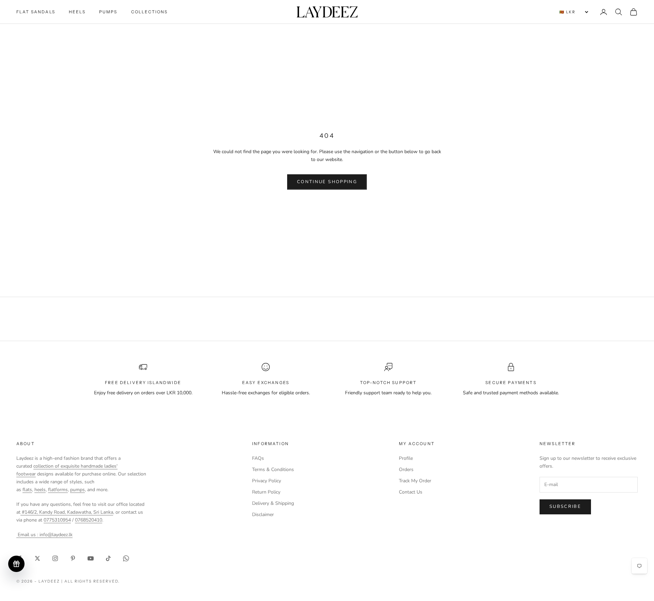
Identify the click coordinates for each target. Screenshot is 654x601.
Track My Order (415, 481)
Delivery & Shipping (273, 503)
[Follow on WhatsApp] (126, 558)
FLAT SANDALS (35, 11)
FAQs (258, 458)
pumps (77, 489)
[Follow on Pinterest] (72, 558)
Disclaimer (263, 514)
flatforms (58, 489)
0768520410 (88, 520)
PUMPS (108, 11)
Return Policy (266, 492)
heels (40, 489)
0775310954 (57, 520)
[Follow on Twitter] (37, 558)
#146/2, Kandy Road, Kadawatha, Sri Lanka (66, 512)
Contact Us (410, 492)
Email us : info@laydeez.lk (44, 534)
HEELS (77, 11)
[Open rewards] (16, 564)
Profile (406, 458)
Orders (406, 469)
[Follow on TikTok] (108, 558)
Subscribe (565, 506)
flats (27, 489)
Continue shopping (327, 182)
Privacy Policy (266, 481)
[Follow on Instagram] (55, 558)
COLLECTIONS (149, 11)
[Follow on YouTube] (90, 558)
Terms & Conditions (273, 469)
